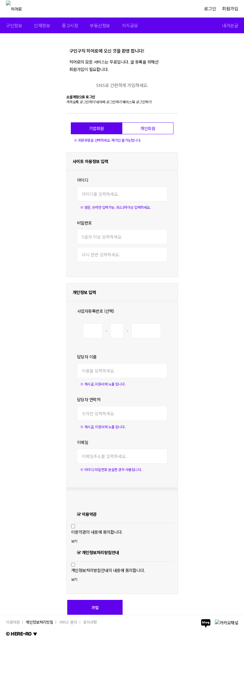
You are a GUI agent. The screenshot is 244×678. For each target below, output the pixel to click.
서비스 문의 (68, 622)
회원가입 (230, 8)
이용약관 (13, 622)
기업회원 (96, 128)
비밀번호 (84, 223)
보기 (74, 540)
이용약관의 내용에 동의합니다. (97, 532)
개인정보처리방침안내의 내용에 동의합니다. (108, 570)
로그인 (210, 8)
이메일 (82, 442)
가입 (94, 607)
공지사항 (90, 622)
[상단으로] (226, 672)
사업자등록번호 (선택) (95, 311)
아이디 (82, 180)
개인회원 (147, 128)
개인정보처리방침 (39, 622)
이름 (87, 357)
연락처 (89, 399)
